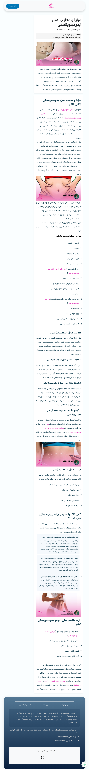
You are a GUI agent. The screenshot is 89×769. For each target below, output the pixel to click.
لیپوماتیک (44, 704)
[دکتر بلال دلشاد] (51, 5)
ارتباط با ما (13, 6)
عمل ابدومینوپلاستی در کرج (54, 681)
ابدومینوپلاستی (25, 704)
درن (47, 424)
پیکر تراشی (64, 704)
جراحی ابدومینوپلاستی (66, 109)
